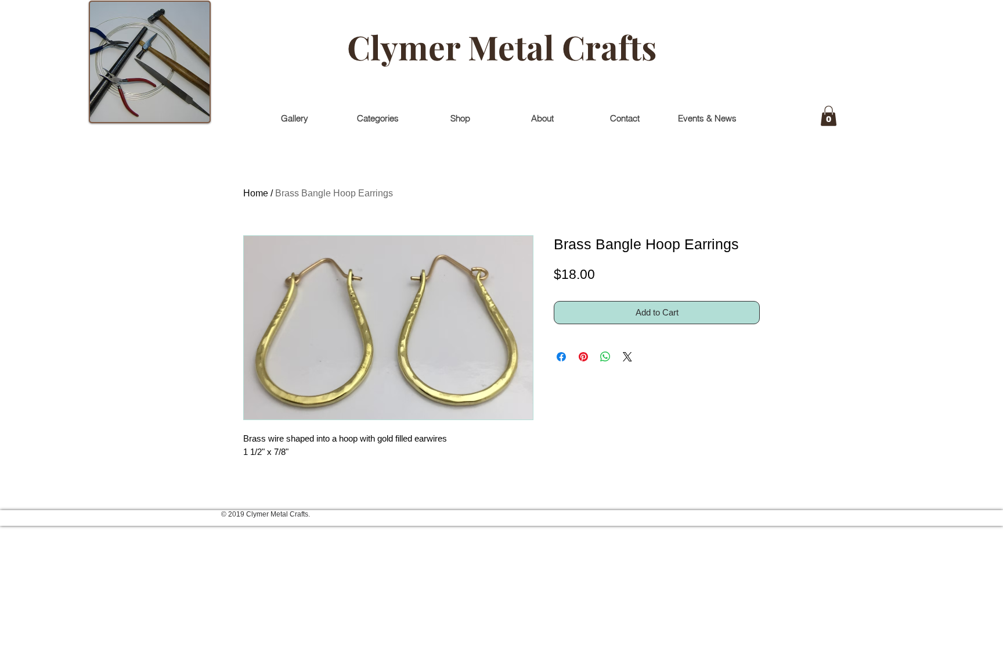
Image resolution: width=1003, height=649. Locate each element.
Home (255, 193)
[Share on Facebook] (561, 357)
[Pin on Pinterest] (583, 357)
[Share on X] (627, 357)
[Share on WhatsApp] (605, 357)
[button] (828, 116)
